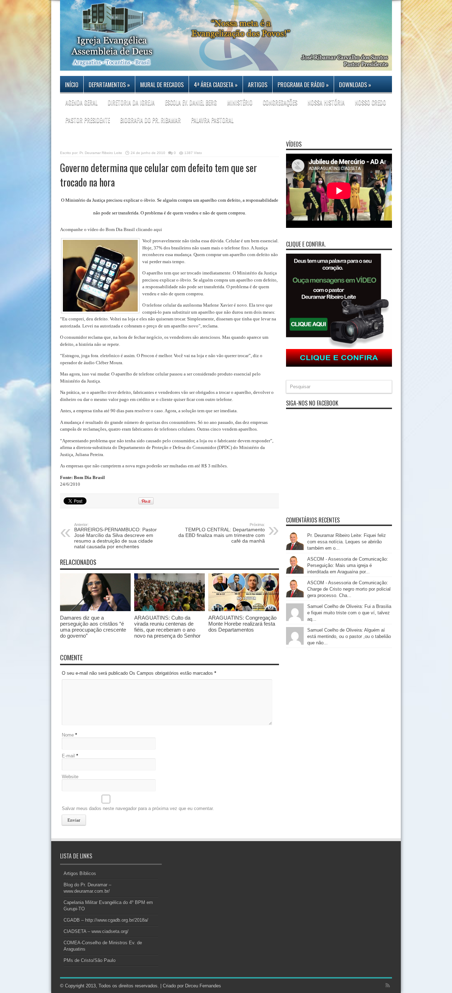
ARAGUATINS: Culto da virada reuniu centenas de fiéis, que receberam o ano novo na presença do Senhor (167, 627)
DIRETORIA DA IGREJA (131, 102)
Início (71, 85)
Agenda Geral (81, 102)
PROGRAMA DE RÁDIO (303, 85)
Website (70, 776)
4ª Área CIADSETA (216, 85)
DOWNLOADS (355, 85)
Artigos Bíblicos (80, 873)
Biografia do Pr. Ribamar (150, 120)
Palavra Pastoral (212, 120)
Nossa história (326, 102)
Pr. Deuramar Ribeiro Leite (100, 153)
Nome (68, 735)
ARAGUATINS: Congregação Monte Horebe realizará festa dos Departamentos (242, 624)
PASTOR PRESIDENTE (87, 120)
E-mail (68, 755)
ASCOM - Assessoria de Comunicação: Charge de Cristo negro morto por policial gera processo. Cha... (349, 589)
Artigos (257, 85)
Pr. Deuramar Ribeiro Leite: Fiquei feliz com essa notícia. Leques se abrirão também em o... (346, 542)
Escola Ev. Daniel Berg (191, 102)
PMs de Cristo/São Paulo (89, 960)
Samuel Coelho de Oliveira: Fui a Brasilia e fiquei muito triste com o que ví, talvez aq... (349, 613)
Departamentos (109, 85)
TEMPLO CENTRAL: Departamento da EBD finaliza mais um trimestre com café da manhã (221, 533)
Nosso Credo (370, 102)
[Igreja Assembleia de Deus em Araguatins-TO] (226, 65)
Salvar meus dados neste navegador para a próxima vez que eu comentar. (138, 808)
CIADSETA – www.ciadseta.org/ (96, 931)
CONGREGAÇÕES (280, 102)
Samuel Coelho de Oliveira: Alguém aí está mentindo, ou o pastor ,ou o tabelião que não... (349, 636)
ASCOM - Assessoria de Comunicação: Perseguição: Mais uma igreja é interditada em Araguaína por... (347, 565)
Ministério (239, 102)
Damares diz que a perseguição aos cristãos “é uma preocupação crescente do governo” (93, 627)
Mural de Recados (162, 85)
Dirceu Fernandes (203, 985)
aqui (158, 229)
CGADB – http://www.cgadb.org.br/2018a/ (106, 920)
